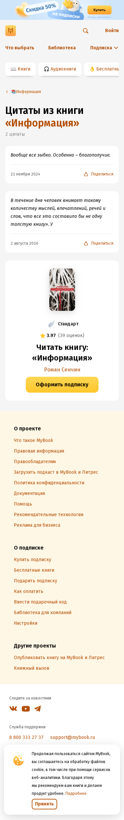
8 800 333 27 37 (26, 737)
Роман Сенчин (62, 369)
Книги (24, 69)
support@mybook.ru (72, 737)
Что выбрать (19, 48)
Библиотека (62, 48)
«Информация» (42, 123)
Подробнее (76, 793)
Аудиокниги (63, 69)
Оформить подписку (62, 384)
